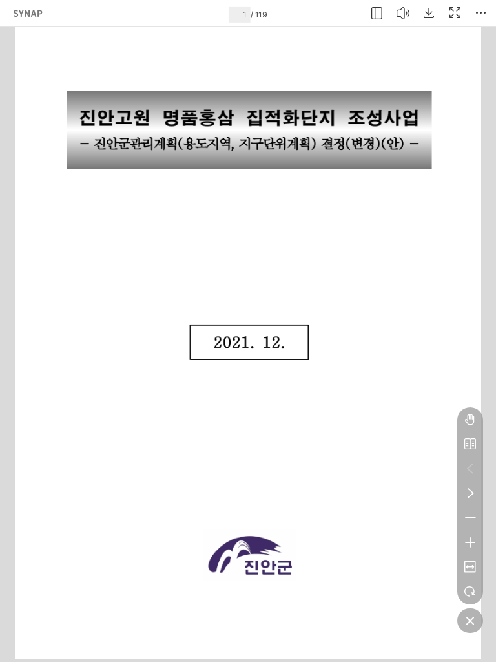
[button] (377, 13)
